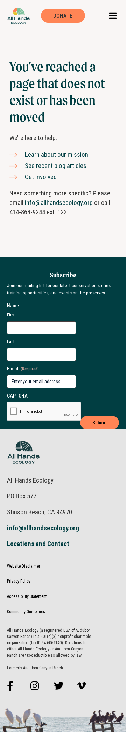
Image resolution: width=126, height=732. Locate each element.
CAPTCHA (17, 396)
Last (11, 341)
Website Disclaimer (23, 566)
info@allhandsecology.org (59, 203)
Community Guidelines (26, 611)
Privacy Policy (18, 581)
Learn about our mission (56, 155)
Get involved (41, 177)
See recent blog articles (55, 166)
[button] (113, 16)
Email (23, 368)
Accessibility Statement (27, 596)
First (11, 314)
